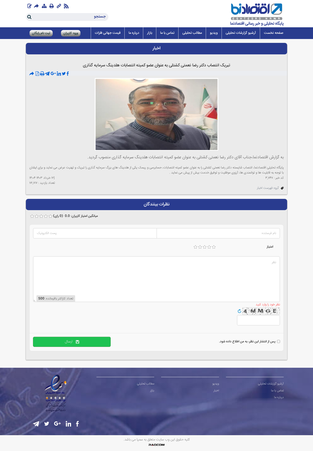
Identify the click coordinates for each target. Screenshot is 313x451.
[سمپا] (257, 14)
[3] (205, 247)
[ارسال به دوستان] (32, 73)
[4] (209, 247)
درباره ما (279, 397)
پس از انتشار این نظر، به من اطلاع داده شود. (247, 341)
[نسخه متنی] (42, 73)
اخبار (216, 390)
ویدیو (215, 383)
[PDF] (37, 73)
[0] (32, 216)
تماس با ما (277, 390)
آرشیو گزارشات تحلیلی (271, 383)
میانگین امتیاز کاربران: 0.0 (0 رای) (75, 216)
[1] (195, 247)
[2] (200, 247)
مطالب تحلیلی (145, 383)
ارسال (70, 342)
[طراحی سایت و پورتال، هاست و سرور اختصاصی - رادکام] (156, 445)
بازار (152, 390)
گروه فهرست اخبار (268, 188)
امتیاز (270, 246)
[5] (214, 247)
